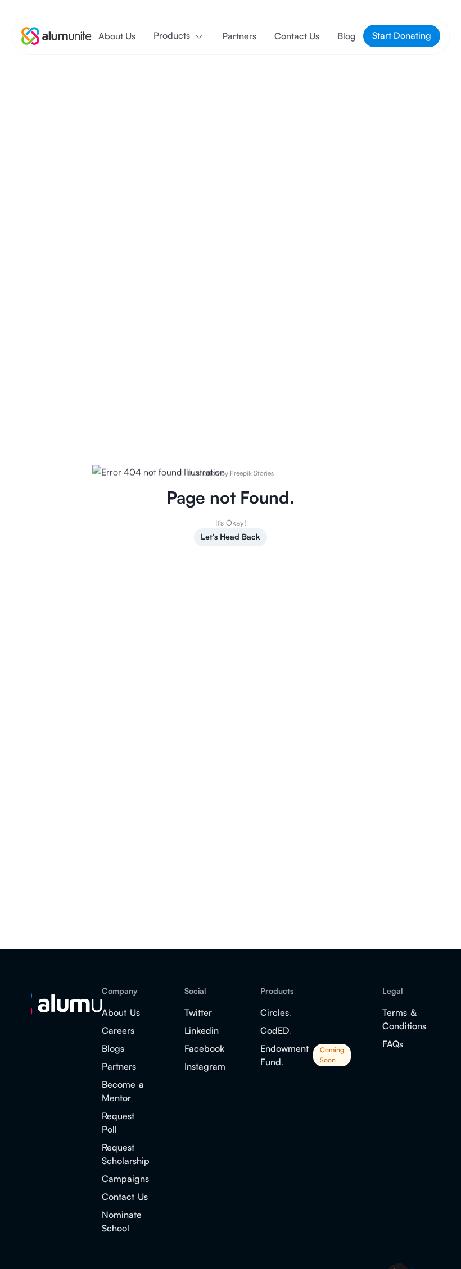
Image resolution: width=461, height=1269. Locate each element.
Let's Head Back (230, 536)
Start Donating (401, 35)
